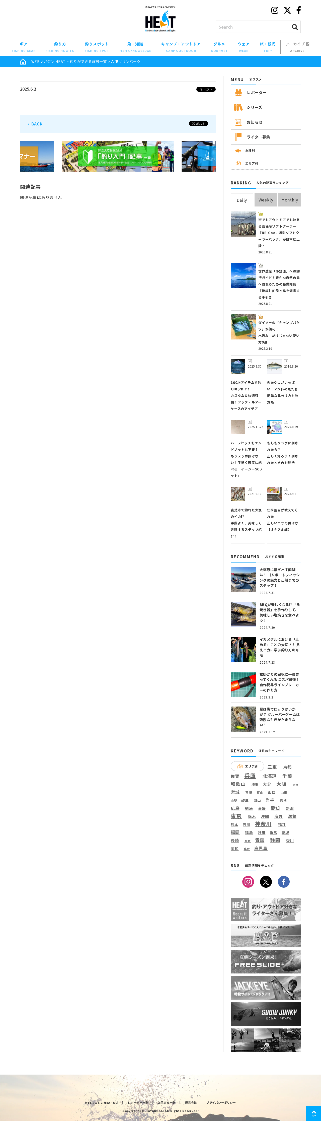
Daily (242, 200)
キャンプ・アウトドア (181, 47)
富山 (260, 792)
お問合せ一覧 (167, 1102)
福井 (282, 824)
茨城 (285, 832)
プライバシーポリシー (221, 1102)
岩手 (270, 800)
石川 (246, 824)
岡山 (257, 800)
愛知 (275, 808)
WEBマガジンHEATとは (101, 1102)
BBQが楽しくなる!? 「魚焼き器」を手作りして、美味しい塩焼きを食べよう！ (280, 612)
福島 (249, 832)
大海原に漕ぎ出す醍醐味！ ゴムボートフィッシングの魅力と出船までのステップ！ (280, 577)
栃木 (252, 816)
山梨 (234, 800)
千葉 (287, 776)
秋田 (262, 832)
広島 (235, 808)
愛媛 (262, 808)
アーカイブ (295, 47)
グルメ (219, 47)
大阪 (281, 784)
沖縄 (265, 816)
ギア (24, 47)
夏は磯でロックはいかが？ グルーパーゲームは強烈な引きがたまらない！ (280, 717)
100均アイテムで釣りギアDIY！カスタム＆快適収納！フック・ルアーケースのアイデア (246, 395)
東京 (236, 816)
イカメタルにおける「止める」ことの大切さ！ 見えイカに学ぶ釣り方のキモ (280, 647)
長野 (248, 841)
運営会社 (191, 1102)
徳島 (249, 808)
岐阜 (245, 800)
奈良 (295, 784)
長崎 (235, 840)
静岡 (275, 840)
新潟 (290, 808)
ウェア (244, 47)
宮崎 (248, 793)
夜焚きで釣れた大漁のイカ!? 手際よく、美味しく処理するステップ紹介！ (246, 523)
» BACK (35, 124)
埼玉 (255, 784)
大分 (267, 784)
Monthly (289, 200)
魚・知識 (135, 47)
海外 (278, 816)
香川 (290, 840)
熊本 (234, 824)
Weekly (266, 200)
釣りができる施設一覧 (88, 61)
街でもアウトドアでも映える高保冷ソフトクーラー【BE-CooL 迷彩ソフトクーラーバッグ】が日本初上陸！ (279, 232)
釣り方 (60, 47)
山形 (284, 792)
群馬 (273, 833)
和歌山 (238, 784)
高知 (235, 848)
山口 (272, 792)
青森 (260, 840)
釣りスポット (97, 47)
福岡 (235, 832)
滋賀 (292, 816)
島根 (283, 801)
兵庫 (250, 775)
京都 (287, 767)
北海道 (270, 776)
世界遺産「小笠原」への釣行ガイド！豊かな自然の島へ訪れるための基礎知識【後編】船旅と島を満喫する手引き (279, 284)
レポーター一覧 (138, 1102)
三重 (272, 767)
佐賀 (235, 776)
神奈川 (263, 823)
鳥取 (247, 849)
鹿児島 (261, 848)
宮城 (235, 792)
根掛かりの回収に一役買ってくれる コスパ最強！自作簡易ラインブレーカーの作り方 (279, 682)
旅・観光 (268, 47)
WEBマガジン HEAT (48, 61)
